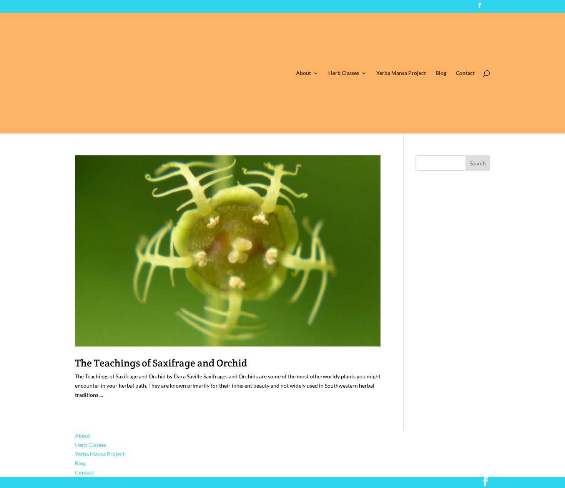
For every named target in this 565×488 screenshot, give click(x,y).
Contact (465, 73)
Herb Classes (343, 73)
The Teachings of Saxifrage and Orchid (161, 362)
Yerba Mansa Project (401, 73)
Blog (440, 73)
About (303, 73)
